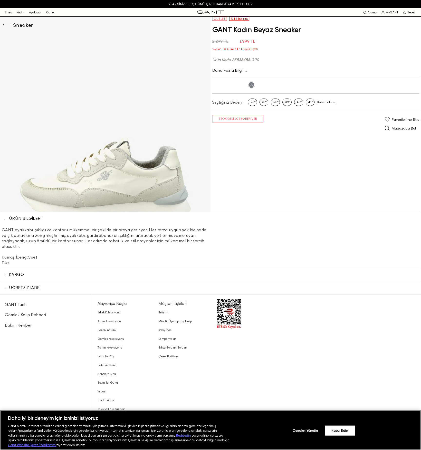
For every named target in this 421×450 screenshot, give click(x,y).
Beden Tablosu (326, 102)
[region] (210, 430)
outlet (50, 12)
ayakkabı (35, 12)
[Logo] (210, 12)
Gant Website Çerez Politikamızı (32, 445)
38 (275, 102)
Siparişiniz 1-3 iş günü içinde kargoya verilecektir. (210, 4)
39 (287, 102)
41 (310, 102)
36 (252, 102)
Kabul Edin (340, 430)
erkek (8, 12)
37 (264, 102)
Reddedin (183, 435)
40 (299, 102)
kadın (20, 12)
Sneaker (23, 25)
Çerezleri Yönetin (305, 430)
